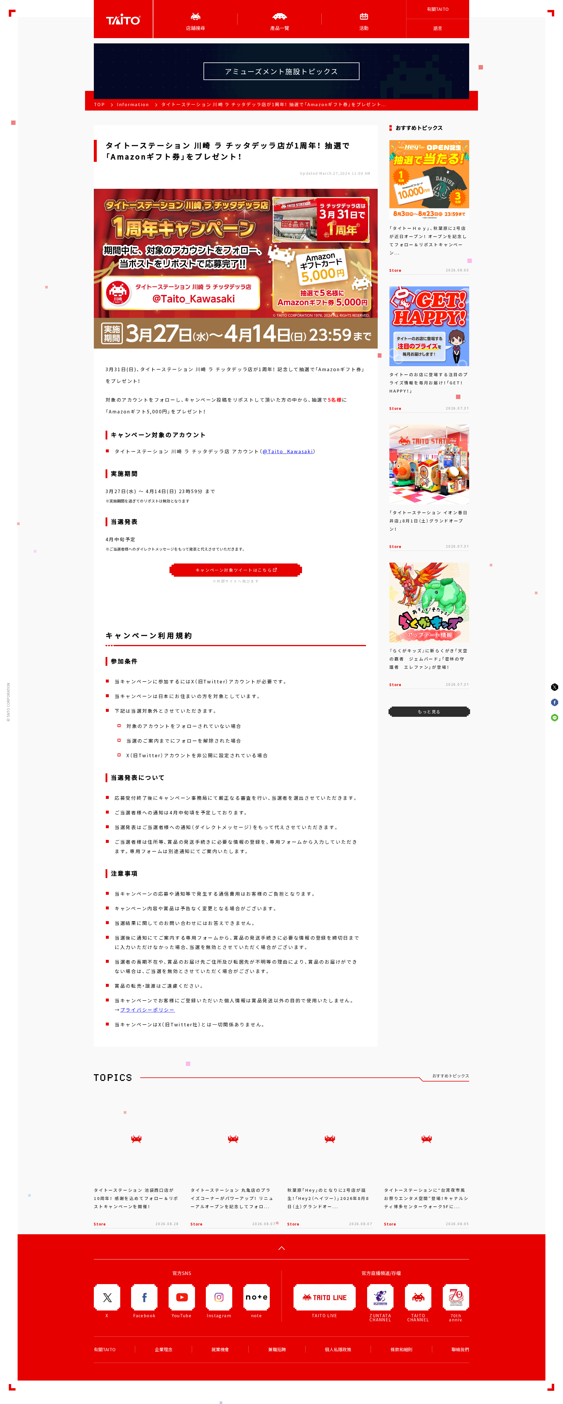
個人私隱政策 (338, 1349)
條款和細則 (402, 1349)
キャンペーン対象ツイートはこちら (234, 570)
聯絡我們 (460, 1349)
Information (133, 104)
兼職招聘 (277, 1349)
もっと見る (429, 711)
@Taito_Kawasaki (288, 451)
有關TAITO (438, 9)
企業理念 (163, 1349)
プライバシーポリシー (147, 1009)
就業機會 (220, 1349)
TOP (99, 104)
